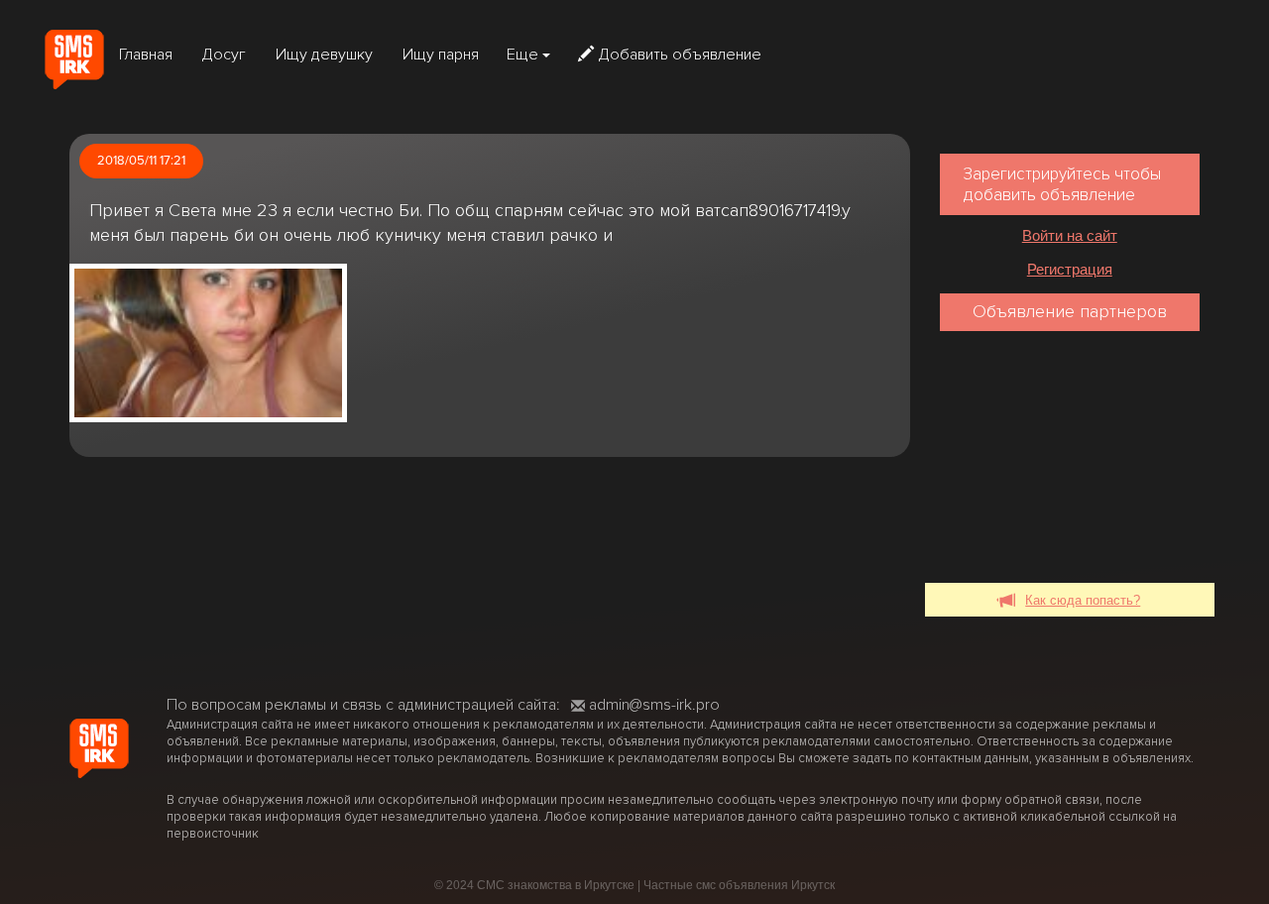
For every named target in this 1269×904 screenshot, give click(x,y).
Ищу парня (441, 54)
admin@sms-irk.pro (654, 705)
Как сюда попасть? (1082, 600)
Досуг (224, 54)
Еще (524, 54)
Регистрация (1069, 269)
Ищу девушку (324, 54)
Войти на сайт (1069, 235)
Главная (146, 54)
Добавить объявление (680, 54)
